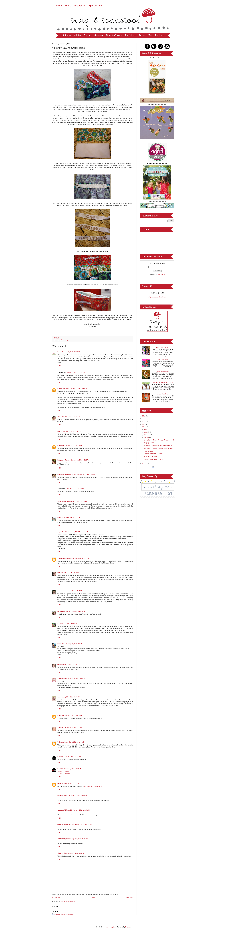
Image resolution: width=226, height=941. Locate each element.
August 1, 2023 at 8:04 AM (79, 795)
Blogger (127, 927)
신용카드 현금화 (62, 853)
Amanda (60, 728)
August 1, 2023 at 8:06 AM (80, 839)
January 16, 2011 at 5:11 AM (77, 678)
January (146, 437)
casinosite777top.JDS (64, 810)
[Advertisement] (157, 513)
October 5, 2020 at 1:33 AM (72, 769)
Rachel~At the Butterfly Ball (66, 474)
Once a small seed (63, 558)
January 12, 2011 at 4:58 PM (79, 532)
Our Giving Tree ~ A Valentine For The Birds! (158, 445)
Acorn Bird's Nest (162, 394)
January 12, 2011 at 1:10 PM (73, 445)
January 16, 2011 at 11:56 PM (70, 697)
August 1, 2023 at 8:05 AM (81, 810)
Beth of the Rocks (63, 389)
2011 (144, 427)
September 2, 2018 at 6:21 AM (74, 742)
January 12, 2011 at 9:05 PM (70, 572)
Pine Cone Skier (163, 359)
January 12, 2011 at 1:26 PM (75, 489)
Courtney (60, 591)
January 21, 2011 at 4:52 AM (73, 715)
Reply (59, 366)
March (146, 432)
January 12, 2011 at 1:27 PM (78, 501)
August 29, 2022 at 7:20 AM (71, 783)
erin (58, 697)
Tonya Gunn (61, 644)
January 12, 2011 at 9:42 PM (73, 591)
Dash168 (60, 756)
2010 (144, 463)
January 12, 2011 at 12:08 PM (75, 372)
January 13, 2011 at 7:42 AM (68, 623)
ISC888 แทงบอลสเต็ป (64, 774)
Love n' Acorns (148, 451)
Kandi (59, 352)
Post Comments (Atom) (68, 901)
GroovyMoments (63, 501)
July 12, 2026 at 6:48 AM (76, 853)
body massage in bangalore (93, 786)
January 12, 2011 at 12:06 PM (71, 352)
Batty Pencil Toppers (162, 347)
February (147, 435)
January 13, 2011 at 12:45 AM (75, 611)
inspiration (60, 340)
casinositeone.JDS (63, 795)
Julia (59, 664)
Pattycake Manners (64, 460)
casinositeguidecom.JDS (65, 824)
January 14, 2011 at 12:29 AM (70, 664)
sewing (66, 340)
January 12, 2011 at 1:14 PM (86, 474)
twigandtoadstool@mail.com (157, 297)
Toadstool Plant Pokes (151, 456)
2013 (144, 421)
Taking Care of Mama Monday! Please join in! (158, 448)
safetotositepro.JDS (64, 839)
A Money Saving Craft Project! (153, 459)
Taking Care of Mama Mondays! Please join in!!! (159, 440)
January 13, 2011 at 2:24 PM (75, 644)
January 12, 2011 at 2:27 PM (71, 517)
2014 (144, 419)
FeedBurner (161, 274)
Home (93, 898)
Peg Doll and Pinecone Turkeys (163, 382)
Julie (59, 417)
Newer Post (56, 898)
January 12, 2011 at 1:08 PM (72, 431)
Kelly (59, 517)
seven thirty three (111, 927)
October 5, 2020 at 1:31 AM (72, 756)
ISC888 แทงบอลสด (63, 772)
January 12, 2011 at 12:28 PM (79, 389)
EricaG (59, 431)
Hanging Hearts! (149, 443)
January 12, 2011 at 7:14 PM (80, 558)
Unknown (60, 445)
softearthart (61, 611)
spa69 (59, 783)
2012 (144, 424)
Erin (58, 572)
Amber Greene (62, 678)
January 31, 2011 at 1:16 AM (73, 728)
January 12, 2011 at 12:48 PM (70, 417)
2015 (144, 416)
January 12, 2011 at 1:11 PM (80, 460)
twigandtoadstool (63, 532)
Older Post (129, 898)
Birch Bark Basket (162, 371)
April (145, 429)
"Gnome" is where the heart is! (153, 454)
